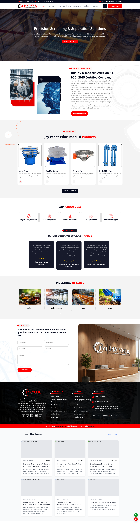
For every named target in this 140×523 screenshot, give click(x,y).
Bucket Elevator (105, 171)
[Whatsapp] (40, 415)
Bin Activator (78, 171)
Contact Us (95, 6)
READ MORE (26, 181)
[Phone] (136, 519)
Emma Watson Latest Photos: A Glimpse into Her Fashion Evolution (36, 503)
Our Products (61, 6)
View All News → (113, 435)
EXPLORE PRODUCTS (79, 113)
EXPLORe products (70, 41)
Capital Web (91, 426)
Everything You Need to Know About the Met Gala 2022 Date (101, 465)
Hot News (47, 461)
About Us (51, 6)
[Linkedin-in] (31, 415)
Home (43, 6)
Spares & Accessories (74, 6)
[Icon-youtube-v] (36, 415)
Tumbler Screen (52, 171)
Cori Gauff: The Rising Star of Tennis (103, 502)
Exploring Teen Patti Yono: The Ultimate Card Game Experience (69, 503)
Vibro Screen (24, 171)
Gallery (86, 6)
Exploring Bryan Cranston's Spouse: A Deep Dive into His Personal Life (36, 465)
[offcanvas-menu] (105, 6)
